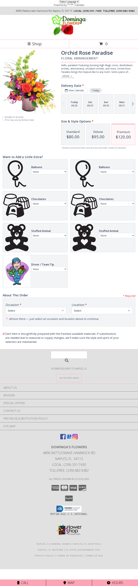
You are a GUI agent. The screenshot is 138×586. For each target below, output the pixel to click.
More (65, 76)
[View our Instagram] (75, 438)
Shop (37, 43)
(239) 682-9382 (125, 10)
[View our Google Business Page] (69, 438)
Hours (116, 582)
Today (95, 90)
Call (24, 582)
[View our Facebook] (63, 438)
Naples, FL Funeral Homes (54, 543)
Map (70, 582)
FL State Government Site (83, 549)
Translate (79, 5)
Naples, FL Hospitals (87, 543)
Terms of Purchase (70, 555)
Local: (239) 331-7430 (69, 464)
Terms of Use (94, 555)
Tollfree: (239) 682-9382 (69, 470)
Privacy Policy (44, 555)
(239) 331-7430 (92, 10)
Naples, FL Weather (50, 549)
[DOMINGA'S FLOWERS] (68, 35)
